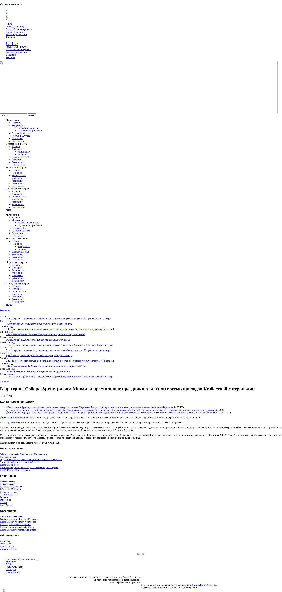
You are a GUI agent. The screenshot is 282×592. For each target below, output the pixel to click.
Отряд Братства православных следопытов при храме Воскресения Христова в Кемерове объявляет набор (59, 345)
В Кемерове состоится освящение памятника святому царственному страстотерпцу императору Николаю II (60, 329)
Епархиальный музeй (16, 47)
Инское (3, 502)
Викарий (22, 154)
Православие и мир (10, 465)
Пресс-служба (7, 546)
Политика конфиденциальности (22, 559)
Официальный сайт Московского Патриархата (23, 454)
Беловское (5, 497)
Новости (4, 381)
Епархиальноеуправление (19, 176)
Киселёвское (6, 505)
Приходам (11, 569)
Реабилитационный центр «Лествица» (19, 519)
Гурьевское (5, 500)
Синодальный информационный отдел (19, 462)
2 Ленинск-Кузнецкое (11, 489)
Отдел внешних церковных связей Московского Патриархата (31, 459)
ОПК (8, 564)
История (16, 122)
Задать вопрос (13, 572)
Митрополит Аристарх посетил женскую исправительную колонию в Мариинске (132, 407)
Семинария (17, 138)
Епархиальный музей (16, 26)
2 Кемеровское (7, 484)
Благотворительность (16, 34)
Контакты (5, 541)
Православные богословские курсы (18, 530)
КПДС (3, 470)
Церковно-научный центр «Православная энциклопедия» (29, 467)
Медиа (9, 210)
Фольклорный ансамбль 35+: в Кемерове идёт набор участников (38, 339)
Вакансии (11, 55)
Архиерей (17, 173)
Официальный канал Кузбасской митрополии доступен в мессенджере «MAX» (45, 334)
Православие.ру (8, 457)
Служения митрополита (30, 130)
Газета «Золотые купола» (18, 29)
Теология (10, 37)
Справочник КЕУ (21, 157)
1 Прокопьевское (8, 492)
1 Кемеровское (7, 481)
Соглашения (18, 141)
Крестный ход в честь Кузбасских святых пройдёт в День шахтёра (39, 324)
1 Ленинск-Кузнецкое (11, 486)
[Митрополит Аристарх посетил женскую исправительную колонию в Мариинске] (48, 407)
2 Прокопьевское (8, 494)
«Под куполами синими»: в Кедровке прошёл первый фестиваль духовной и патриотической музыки (162, 410)
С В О (9, 24)
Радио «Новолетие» (16, 32)
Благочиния (18, 162)
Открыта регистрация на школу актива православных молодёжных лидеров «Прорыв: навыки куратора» (59, 318)
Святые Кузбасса (20, 133)
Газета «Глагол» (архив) (19, 470)
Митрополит (18, 125)
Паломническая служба (12, 516)
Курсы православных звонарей (15, 524)
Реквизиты (17, 159)
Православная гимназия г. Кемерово (18, 522)
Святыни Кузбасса (21, 136)
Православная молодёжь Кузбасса (17, 527)
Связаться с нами (8, 549)
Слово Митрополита (28, 128)
